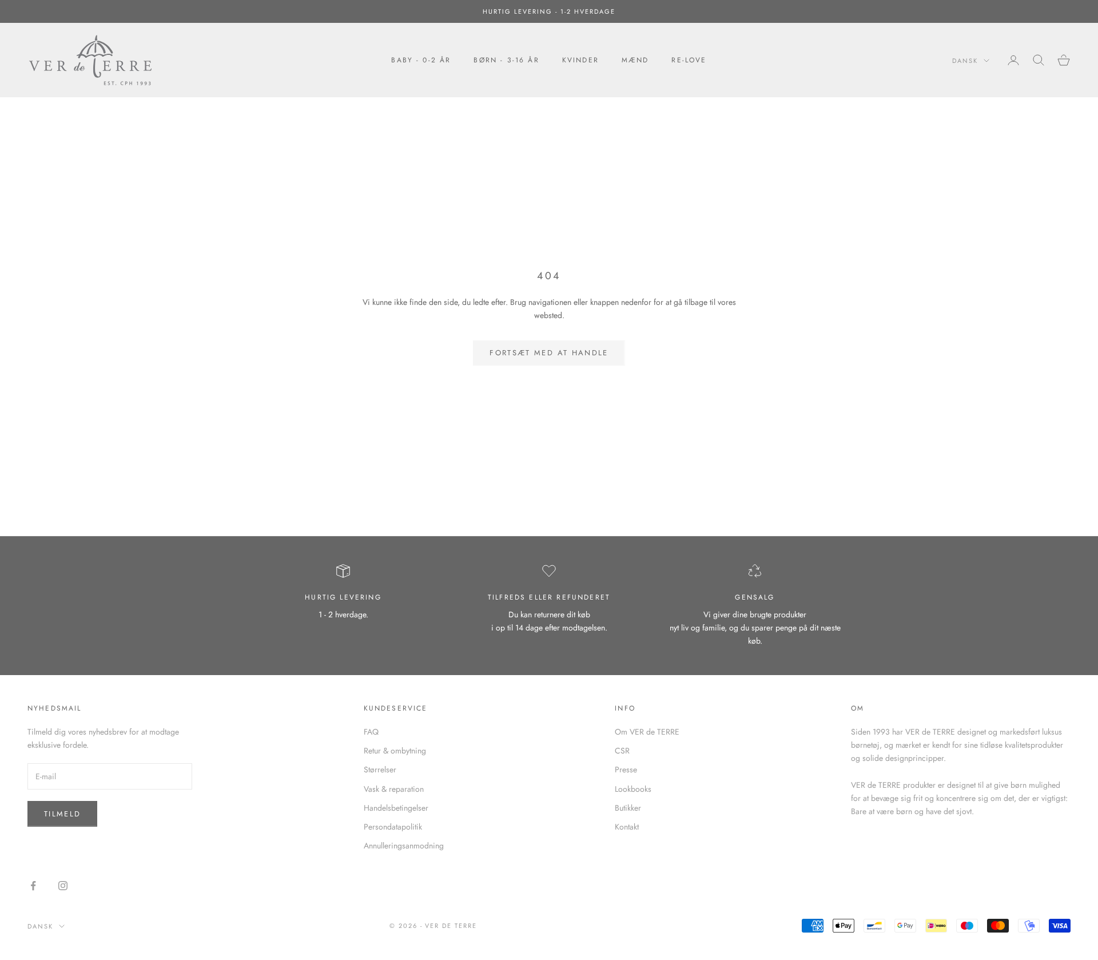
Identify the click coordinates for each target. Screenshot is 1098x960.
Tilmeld (62, 813)
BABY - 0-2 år (421, 60)
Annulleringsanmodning (404, 845)
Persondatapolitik (393, 826)
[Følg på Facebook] (33, 885)
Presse (626, 769)
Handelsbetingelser (396, 808)
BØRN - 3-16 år (506, 60)
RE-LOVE (688, 60)
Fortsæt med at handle (549, 352)
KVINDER (580, 60)
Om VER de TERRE (647, 731)
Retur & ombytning (395, 750)
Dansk (965, 60)
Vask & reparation (394, 789)
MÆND (635, 60)
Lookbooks (633, 789)
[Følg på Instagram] (63, 885)
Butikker (628, 808)
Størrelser (380, 769)
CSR (622, 750)
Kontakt (627, 826)
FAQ (371, 731)
